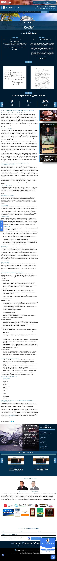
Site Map (12, 553)
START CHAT (48, 549)
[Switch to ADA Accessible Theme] (3, 555)
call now (53, 6)
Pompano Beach (6, 378)
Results (31, 11)
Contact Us (38, 11)
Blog (34, 11)
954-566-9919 (12, 415)
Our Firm (12, 11)
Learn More (8, 500)
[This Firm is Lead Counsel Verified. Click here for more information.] (28, 521)
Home (9, 11)
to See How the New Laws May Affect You (44, 2)
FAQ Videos (22, 11)
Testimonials (27, 11)
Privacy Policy (16, 553)
